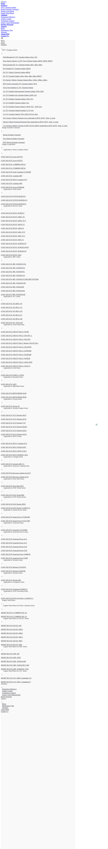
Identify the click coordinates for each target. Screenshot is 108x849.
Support (4, 26)
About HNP (5, 34)
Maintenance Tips (7, 30)
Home (3, 4)
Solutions (4, 15)
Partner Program (7, 24)
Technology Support (7, 21)
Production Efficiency (8, 17)
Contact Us (5, 36)
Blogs (3, 28)
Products (4, 5)
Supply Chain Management (10, 23)
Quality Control (6, 19)
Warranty (4, 32)
